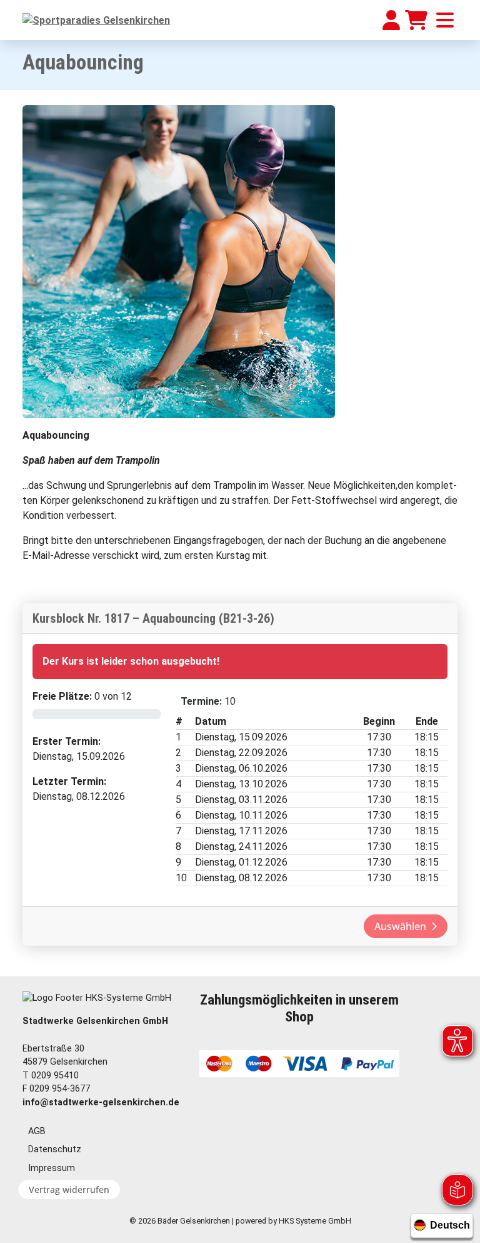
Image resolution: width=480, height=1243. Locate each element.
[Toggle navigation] (445, 20)
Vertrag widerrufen (69, 1189)
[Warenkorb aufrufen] (416, 20)
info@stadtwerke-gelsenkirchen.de (100, 1102)
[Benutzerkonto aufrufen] (391, 20)
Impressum (51, 1168)
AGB (37, 1131)
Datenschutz (54, 1149)
